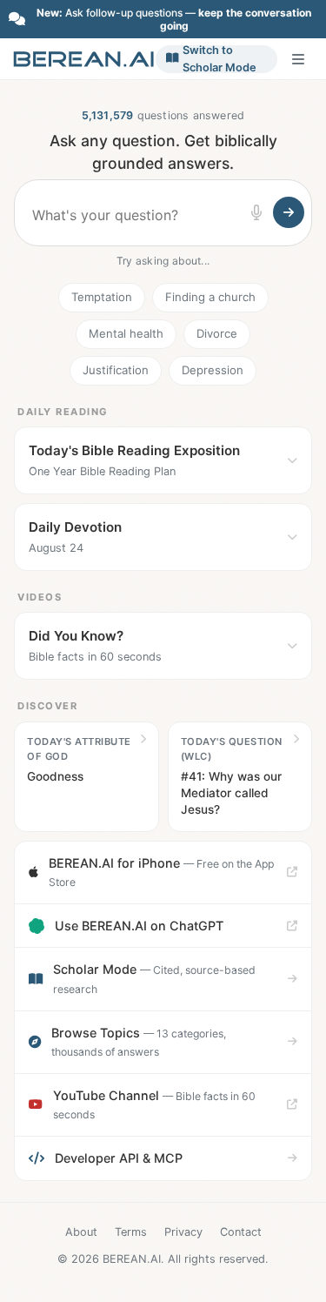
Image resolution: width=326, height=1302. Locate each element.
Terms (131, 1231)
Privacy (183, 1231)
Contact (241, 1231)
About (81, 1231)
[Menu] (298, 59)
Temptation (101, 297)
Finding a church (210, 297)
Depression (212, 370)
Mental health (126, 333)
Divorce (216, 333)
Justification (116, 370)
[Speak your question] (256, 212)
